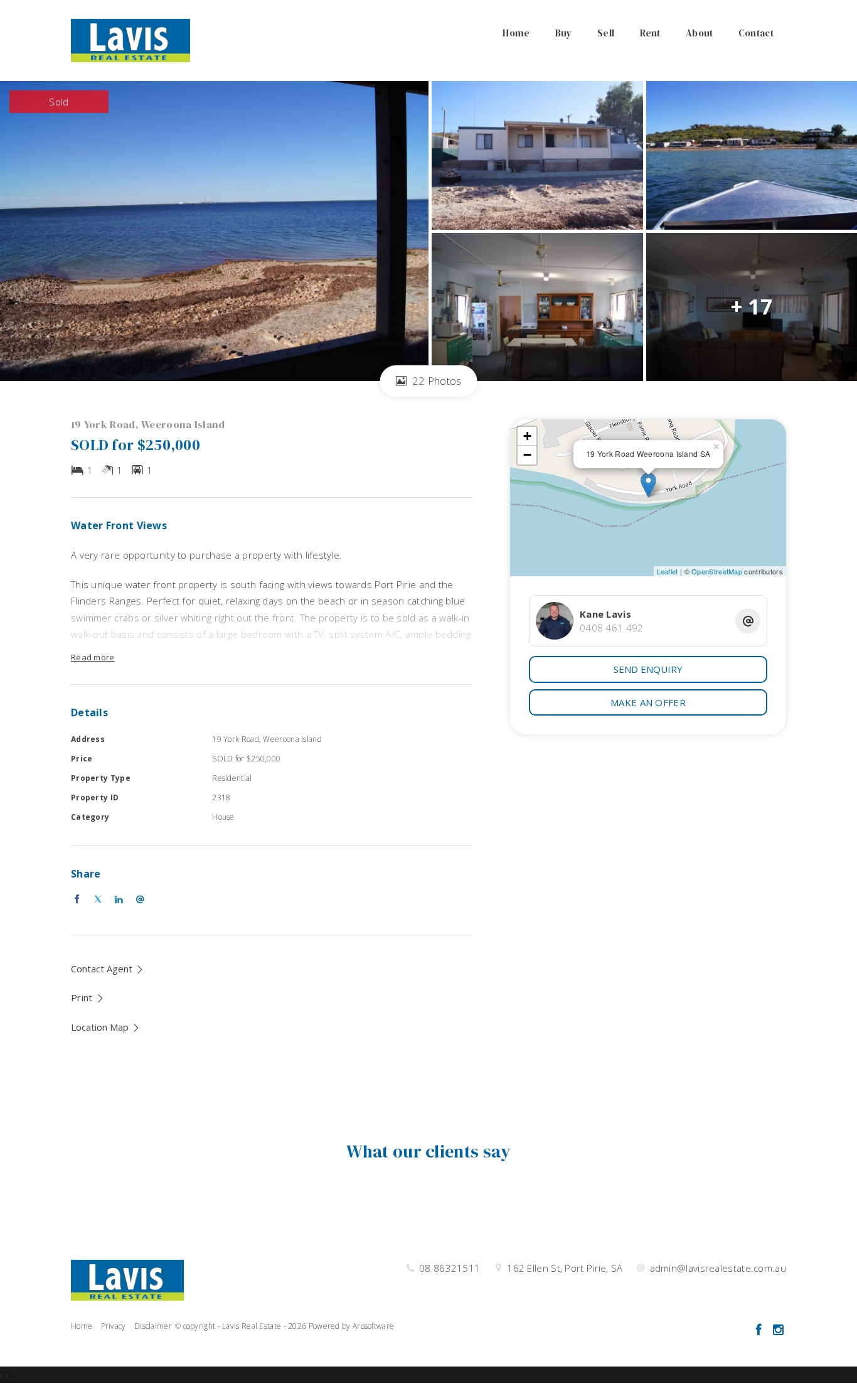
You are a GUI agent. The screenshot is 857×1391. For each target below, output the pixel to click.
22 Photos (436, 380)
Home (516, 33)
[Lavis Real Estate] (130, 39)
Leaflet (667, 571)
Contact (756, 33)
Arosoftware (373, 1326)
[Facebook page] (760, 1330)
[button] (88, 997)
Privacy (113, 1326)
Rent (650, 33)
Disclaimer (153, 1326)
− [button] (527, 455)
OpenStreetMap (716, 571)
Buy (563, 33)
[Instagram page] (778, 1330)
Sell (605, 33)
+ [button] (527, 436)
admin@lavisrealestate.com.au (718, 1268)
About (699, 33)
